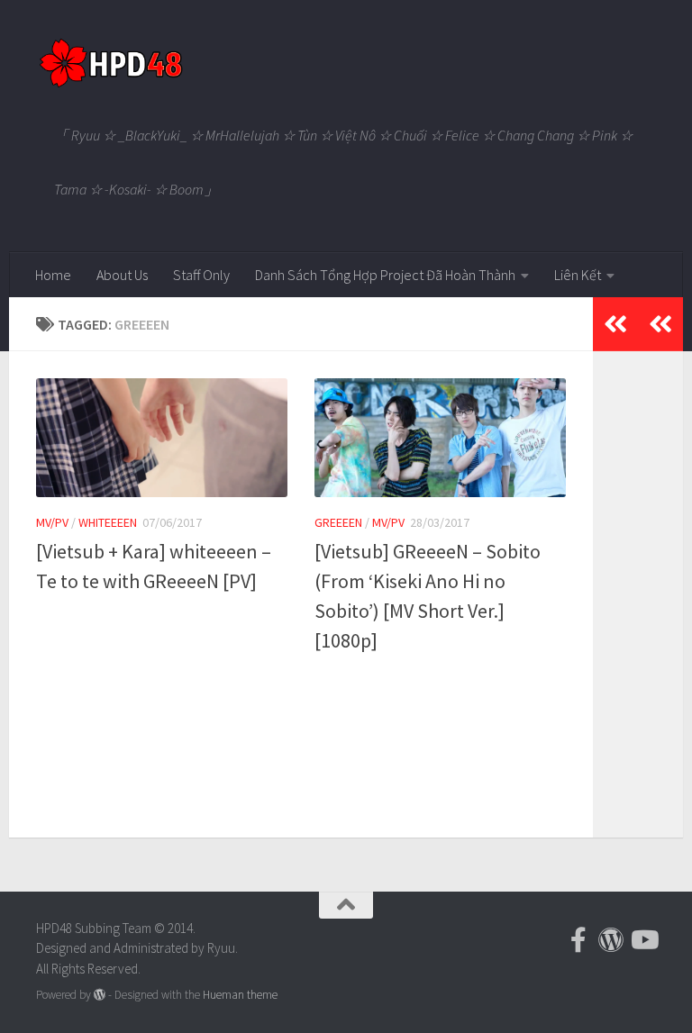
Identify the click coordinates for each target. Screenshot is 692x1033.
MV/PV (52, 522)
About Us (122, 275)
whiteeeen (107, 522)
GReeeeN (338, 522)
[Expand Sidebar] (660, 324)
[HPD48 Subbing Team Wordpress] (611, 940)
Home (53, 275)
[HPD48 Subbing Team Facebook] (578, 940)
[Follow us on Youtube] (643, 940)
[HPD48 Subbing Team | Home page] (110, 63)
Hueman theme (240, 994)
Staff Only (201, 275)
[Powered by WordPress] (99, 995)
